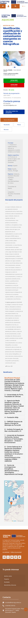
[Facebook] (4, 557)
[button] (15, 6)
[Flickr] (19, 557)
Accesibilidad (6, 552)
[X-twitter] (8, 557)
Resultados (7, 582)
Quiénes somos (8, 576)
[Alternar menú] (3, 6)
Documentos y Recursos (10, 585)
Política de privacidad (16, 552)
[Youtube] (12, 557)
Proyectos (6, 579)
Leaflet (14, 521)
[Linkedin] (15, 557)
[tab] (9, 120)
